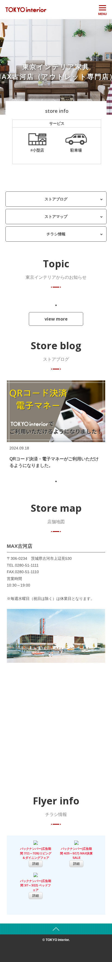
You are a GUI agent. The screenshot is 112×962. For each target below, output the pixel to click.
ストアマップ (56, 216)
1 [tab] (56, 305)
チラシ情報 (56, 234)
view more (56, 319)
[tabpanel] (56, 427)
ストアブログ (56, 199)
